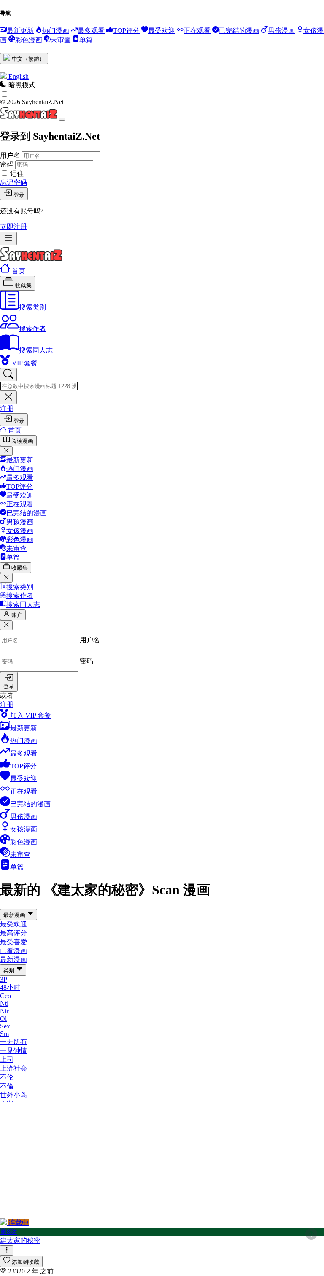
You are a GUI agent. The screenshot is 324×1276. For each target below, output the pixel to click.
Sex (5, 1026)
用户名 (10, 155)
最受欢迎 (19, 495)
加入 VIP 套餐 (29, 715)
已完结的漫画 (26, 513)
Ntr (4, 1011)
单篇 (13, 557)
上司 (7, 1059)
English (18, 76)
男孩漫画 (19, 521)
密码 (7, 164)
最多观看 (19, 477)
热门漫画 (19, 468)
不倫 (7, 1086)
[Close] (62, 119)
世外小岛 (13, 1094)
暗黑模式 (21, 85)
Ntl (4, 1003)
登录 (19, 195)
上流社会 (13, 1068)
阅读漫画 (22, 441)
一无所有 (13, 1041)
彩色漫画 (19, 539)
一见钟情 (13, 1050)
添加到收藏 (25, 1262)
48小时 (10, 987)
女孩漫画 (19, 530)
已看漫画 (13, 950)
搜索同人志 (36, 350)
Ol (3, 1018)
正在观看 (19, 504)
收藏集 (23, 285)
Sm (4, 1033)
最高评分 (13, 933)
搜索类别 (32, 307)
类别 (9, 970)
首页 (17, 271)
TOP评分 (19, 486)
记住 (17, 173)
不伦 (7, 1077)
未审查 (16, 548)
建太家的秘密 (20, 1240)
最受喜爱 (13, 941)
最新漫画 (15, 915)
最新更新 (19, 459)
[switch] (4, 94)
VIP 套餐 (24, 362)
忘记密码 (13, 182)
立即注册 (13, 226)
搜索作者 (32, 328)
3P (3, 979)
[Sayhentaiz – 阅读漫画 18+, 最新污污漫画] (31, 259)
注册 (7, 408)
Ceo (5, 995)
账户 (16, 615)
